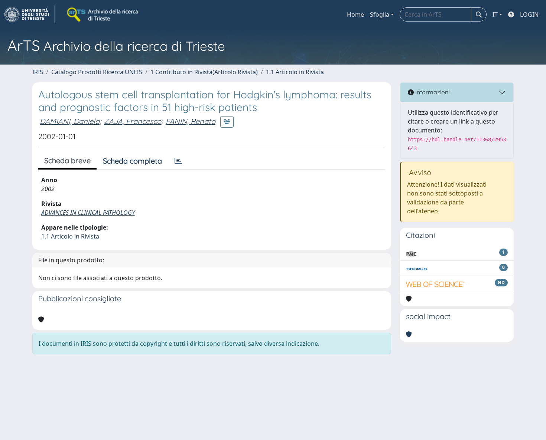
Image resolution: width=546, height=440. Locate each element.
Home (355, 14)
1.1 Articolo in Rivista (295, 72)
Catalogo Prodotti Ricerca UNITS (96, 72)
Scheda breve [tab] (67, 160)
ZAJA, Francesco (132, 121)
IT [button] (495, 14)
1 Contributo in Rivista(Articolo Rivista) (204, 72)
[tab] (178, 161)
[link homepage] (29, 14)
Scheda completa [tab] (132, 160)
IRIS (37, 72)
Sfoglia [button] (379, 14)
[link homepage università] (103, 14)
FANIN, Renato (190, 121)
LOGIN (529, 14)
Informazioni (431, 92)
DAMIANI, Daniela (70, 121)
